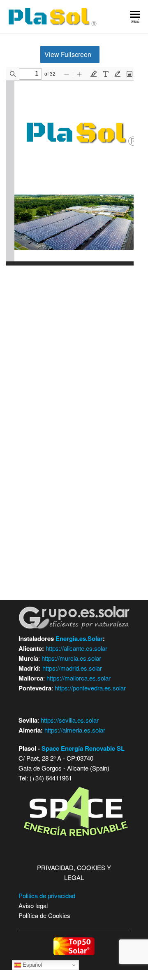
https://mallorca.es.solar (78, 678)
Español (31, 965)
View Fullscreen (67, 54)
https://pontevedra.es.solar (90, 687)
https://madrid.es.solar (72, 668)
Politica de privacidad (46, 895)
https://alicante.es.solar (76, 648)
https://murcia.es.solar (71, 658)
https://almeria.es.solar (74, 730)
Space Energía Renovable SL (83, 748)
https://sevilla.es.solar (70, 720)
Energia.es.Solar (79, 638)
